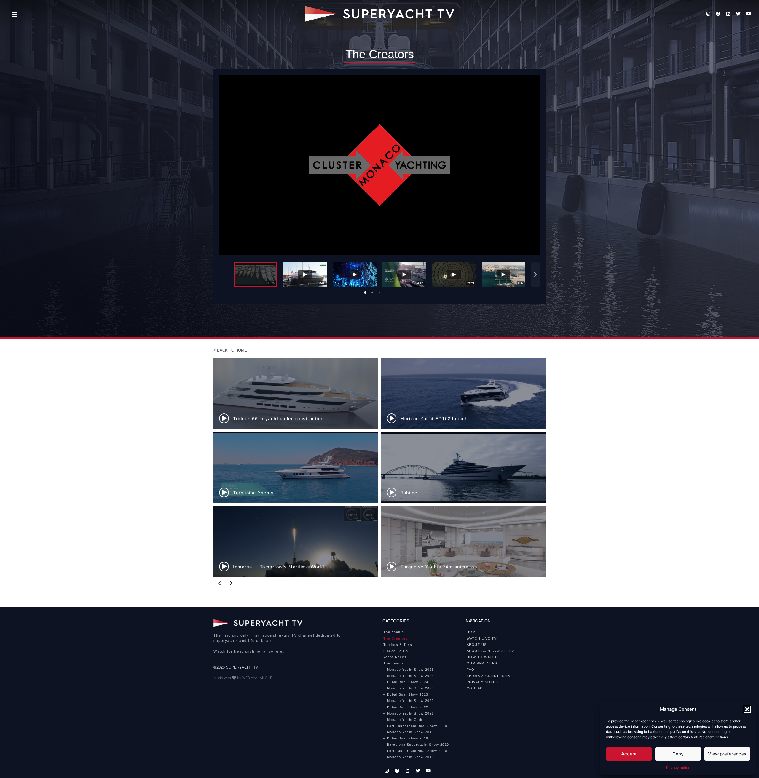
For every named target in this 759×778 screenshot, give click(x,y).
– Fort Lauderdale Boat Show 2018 (415, 751)
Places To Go (395, 651)
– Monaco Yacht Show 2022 (408, 700)
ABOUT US (477, 644)
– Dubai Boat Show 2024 (405, 682)
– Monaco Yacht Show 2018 (408, 757)
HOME (472, 632)
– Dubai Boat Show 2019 (405, 738)
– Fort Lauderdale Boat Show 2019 (415, 726)
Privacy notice (678, 767)
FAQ (471, 669)
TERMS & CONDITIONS (489, 676)
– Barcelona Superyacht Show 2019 (416, 744)
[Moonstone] (463, 393)
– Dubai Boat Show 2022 (405, 707)
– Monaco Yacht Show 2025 (408, 669)
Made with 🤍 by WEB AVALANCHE (242, 677)
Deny (678, 754)
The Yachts (393, 632)
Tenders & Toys (397, 644)
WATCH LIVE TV (482, 638)
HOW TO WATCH (482, 657)
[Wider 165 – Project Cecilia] (295, 467)
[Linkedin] (728, 13)
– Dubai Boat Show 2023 (405, 694)
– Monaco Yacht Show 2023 (408, 688)
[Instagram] (708, 13)
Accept (629, 754)
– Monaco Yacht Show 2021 (408, 713)
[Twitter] (738, 13)
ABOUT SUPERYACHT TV (490, 651)
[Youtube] (748, 13)
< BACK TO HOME (230, 350)
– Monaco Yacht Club (402, 719)
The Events (393, 663)
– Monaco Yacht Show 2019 (408, 732)
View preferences (727, 754)
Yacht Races (395, 657)
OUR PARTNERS (482, 663)
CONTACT (476, 688)
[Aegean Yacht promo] (295, 393)
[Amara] (463, 467)
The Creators (395, 638)
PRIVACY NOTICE (483, 682)
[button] (747, 709)
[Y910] (463, 541)
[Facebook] (718, 13)
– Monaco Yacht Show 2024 (408, 676)
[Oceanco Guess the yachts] (295, 541)
